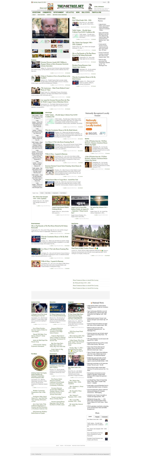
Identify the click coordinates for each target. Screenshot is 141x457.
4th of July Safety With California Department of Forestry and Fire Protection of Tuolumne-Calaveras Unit (39, 406)
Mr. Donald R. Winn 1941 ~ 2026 (74, 391)
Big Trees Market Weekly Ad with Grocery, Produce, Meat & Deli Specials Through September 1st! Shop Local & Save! (80, 211)
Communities (47, 12)
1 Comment (94, 50)
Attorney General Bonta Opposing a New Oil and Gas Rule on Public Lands (57, 403)
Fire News (34, 353)
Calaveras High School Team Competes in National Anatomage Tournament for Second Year (57, 338)
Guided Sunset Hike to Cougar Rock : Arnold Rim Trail (61, 179)
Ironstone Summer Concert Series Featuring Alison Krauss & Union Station (63, 167)
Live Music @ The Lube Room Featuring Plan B (59, 142)
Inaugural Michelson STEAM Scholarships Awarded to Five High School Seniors (56, 330)
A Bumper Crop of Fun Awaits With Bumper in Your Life (39, 315)
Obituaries (71, 353)
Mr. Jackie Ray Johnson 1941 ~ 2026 (75, 405)
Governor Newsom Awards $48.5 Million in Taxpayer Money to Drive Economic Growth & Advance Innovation (54, 64)
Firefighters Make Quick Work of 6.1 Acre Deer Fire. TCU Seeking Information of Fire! (39, 399)
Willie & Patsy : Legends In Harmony (56, 154)
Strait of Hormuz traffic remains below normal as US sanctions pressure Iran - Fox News (97, 369)
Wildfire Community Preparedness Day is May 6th (39, 392)
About (34, 14)
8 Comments (93, 73)
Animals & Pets (35, 302)
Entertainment (58, 12)
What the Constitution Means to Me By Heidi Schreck (84, 78)
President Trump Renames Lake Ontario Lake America (81, 66)
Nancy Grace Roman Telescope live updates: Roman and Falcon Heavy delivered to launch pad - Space (96, 348)
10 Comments (107, 255)
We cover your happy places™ (104, 454)
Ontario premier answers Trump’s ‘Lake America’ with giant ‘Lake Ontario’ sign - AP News (103, 47)
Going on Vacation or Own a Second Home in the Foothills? (55, 77)
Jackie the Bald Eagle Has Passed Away (39, 341)
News (78, 12)
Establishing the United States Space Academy (57, 366)
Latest (90, 416)
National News (98, 302)
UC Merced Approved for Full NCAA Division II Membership (58, 315)
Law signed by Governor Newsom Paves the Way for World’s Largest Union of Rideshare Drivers (55, 101)
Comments (105, 416)
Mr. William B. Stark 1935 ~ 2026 (81, 283)
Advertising (36, 12)
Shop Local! (43, 8)
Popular (97, 416)
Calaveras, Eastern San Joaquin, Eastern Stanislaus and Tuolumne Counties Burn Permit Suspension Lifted (39, 375)
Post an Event (41, 14)
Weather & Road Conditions (60, 14)
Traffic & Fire (96, 12)
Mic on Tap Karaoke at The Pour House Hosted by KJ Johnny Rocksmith (84, 54)
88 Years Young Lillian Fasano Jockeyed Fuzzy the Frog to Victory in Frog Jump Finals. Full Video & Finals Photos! (75, 316)
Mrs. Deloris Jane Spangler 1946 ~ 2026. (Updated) (82, 43)
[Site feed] (109, 2)
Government (53, 353)
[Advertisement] (96, 180)
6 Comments (93, 39)
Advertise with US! (93, 454)
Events (49, 14)
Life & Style (70, 12)
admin (78, 39)
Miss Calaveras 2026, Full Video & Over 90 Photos (76, 336)
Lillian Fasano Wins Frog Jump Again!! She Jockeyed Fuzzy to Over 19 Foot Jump (76, 342)
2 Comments (80, 162)
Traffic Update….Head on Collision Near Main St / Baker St (37, 117)
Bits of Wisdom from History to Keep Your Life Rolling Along (101, 9)
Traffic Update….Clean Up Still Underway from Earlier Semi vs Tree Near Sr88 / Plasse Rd (37, 177)
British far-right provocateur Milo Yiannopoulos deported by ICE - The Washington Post (104, 62)
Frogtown (71, 302)
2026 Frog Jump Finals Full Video (75, 332)
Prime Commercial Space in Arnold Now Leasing (85, 280)
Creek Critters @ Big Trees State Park (56, 350)
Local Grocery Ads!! (42, 10)
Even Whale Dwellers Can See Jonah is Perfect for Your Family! (39, 329)
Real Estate (86, 12)
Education (53, 302)
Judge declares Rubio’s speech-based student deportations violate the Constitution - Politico (104, 27)
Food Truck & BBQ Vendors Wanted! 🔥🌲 (85, 248)
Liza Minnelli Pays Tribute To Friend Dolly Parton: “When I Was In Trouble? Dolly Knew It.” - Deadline (97, 381)
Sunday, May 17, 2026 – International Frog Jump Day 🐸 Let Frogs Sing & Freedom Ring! (76, 350)
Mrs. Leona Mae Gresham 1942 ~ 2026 (74, 400)
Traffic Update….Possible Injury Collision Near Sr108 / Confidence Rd (49, 32)
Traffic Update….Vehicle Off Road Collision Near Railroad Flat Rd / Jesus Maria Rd (37, 123)
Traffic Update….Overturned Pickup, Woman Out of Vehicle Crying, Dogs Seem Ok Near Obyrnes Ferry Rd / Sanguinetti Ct (37, 155)
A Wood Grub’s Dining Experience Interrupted (38, 345)
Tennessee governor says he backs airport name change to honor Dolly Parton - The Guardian (97, 335)
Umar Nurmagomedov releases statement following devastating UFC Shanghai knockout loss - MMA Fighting (97, 391)
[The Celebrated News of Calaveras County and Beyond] (70, 6)
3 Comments (107, 153)
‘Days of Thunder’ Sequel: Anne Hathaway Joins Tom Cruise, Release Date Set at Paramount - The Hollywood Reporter (97, 354)
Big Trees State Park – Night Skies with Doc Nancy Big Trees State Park (57, 344)
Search (104, 2)
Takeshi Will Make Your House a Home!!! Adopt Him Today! (39, 335)
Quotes (87, 138)
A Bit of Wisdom (99, 6)
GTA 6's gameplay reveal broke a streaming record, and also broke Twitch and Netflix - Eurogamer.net (97, 408)
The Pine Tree (38, 454)
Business (33, 60)
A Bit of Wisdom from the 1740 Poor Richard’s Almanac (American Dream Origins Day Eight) (96, 143)
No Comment (93, 86)
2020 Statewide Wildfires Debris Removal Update (39, 412)
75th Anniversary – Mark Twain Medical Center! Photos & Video (55, 89)
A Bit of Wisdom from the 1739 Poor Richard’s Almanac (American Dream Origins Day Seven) (96, 158)
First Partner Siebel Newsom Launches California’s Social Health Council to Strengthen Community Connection (57, 382)
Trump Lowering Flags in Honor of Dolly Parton (58, 398)
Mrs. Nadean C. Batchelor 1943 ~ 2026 (74, 396)
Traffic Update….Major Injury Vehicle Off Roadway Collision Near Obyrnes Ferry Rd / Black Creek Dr (37, 145)
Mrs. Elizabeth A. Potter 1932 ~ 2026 (75, 387)
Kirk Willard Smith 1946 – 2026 (81, 20)
